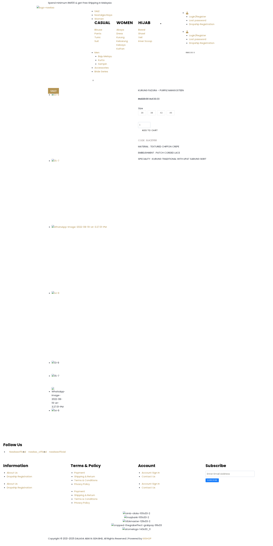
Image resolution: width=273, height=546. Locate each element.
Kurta (101, 60)
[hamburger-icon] (92, 8)
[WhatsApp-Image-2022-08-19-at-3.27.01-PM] (85, 258)
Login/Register (197, 16)
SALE (97, 11)
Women (99, 18)
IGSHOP (147, 538)
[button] (139, 168)
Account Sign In (151, 472)
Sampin (102, 64)
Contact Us (148, 476)
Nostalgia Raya (103, 15)
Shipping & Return (84, 476)
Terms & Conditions (85, 480)
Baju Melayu (105, 56)
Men (96, 52)
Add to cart (150, 130)
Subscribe (212, 480)
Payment (79, 472)
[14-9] (85, 324)
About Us (12, 472)
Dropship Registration (201, 24)
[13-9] (85, 126)
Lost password (197, 20)
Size (140, 108)
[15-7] (85, 192)
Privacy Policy (82, 484)
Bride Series (101, 71)
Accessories (101, 67)
